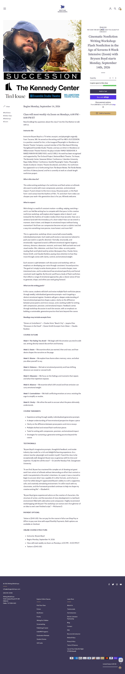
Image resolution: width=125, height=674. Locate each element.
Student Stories (41, 639)
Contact (69, 626)
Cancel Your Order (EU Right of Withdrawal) (75, 650)
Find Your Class (41, 605)
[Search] (115, 8)
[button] (120, 9)
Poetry (39, 617)
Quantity (93, 78)
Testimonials (71, 609)
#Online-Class (7, 116)
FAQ (68, 630)
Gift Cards (40, 643)
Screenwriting (41, 624)
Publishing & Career (42, 628)
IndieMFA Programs (42, 632)
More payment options (103, 102)
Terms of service (72, 645)
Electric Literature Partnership (72, 618)
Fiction (39, 609)
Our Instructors (71, 613)
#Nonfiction (7, 113)
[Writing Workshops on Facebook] (109, 584)
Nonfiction (40, 613)
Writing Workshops (13, 583)
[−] (110, 78)
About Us (70, 605)
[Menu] (4, 8)
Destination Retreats (43, 635)
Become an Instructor (73, 634)
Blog (68, 623)
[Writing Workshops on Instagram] (117, 584)
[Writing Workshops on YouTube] (121, 584)
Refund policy (71, 638)
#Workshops (7, 119)
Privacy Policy (71, 641)
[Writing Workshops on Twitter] (113, 584)
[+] (115, 78)
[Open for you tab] (120, 667)
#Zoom (5, 122)
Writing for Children (42, 620)
